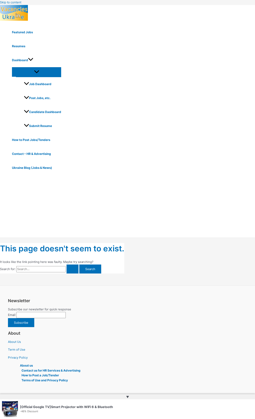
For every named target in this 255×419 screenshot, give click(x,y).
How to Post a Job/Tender (40, 375)
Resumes (18, 46)
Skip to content (10, 2)
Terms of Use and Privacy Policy (45, 380)
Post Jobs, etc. (39, 98)
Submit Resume (40, 126)
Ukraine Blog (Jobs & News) (32, 168)
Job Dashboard (40, 84)
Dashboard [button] (20, 60)
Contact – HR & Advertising (31, 154)
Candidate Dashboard (45, 112)
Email (12, 315)
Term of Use (16, 349)
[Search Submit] (72, 269)
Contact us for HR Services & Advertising (51, 370)
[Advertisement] (123, 208)
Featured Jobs (22, 32)
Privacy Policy (18, 357)
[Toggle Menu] (36, 72)
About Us (14, 342)
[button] (30, 60)
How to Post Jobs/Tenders (31, 140)
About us (26, 365)
